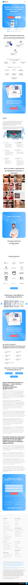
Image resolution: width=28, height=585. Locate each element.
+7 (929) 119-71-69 (9, 504)
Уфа (10, 563)
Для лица (16, 524)
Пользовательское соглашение (7, 529)
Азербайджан (9, 567)
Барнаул (19, 564)
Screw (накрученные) (6, 544)
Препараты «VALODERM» (13, 54)
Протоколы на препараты (7, 525)
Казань (19, 562)
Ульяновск (23, 564)
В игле (16, 544)
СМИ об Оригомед (6, 538)
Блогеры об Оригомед (6, 539)
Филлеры (16, 551)
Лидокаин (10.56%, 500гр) (18, 529)
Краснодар (13, 564)
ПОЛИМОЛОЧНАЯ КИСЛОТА (14, 78)
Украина (17, 568)
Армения (12, 567)
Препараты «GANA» (7, 46)
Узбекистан (14, 568)
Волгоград (20, 563)
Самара (4, 563)
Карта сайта (5, 532)
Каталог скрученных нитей (7, 543)
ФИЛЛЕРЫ (14, 69)
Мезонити (16, 552)
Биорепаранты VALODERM (19, 532)
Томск (8, 565)
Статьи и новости (6, 522)
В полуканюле (17, 523)
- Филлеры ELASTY (17, 535)
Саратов (10, 564)
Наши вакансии (5, 535)
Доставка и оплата (6, 523)
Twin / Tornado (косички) (7, 545)
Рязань (7, 565)
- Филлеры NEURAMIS (18, 536)
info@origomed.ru (19, 504)
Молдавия (4, 568)
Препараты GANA (17, 531)
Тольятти (16, 564)
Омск (23, 562)
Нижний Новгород (15, 562)
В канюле (16, 522)
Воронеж (17, 563)
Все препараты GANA (6, 553)
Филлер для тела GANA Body (7, 556)
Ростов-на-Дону (7, 563)
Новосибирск (7, 562)
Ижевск (21, 564)
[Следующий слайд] (26, 304)
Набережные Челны (16, 565)
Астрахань (11, 565)
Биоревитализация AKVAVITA (19, 530)
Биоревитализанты (18, 553)
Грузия (17, 567)
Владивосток (4, 564)
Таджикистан (7, 568)
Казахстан (20, 567)
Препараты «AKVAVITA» (18, 46)
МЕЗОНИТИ (7, 70)
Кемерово (4, 565)
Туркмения (11, 568)
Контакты (4, 524)
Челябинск (21, 562)
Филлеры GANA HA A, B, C (7, 557)
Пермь (15, 563)
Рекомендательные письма (7, 537)
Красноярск (12, 563)
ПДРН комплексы (21, 70)
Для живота (16, 525)
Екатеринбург (11, 562)
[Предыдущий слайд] (1, 304)
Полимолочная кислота (18, 556)
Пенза (13, 565)
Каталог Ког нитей (17, 543)
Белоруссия (15, 567)
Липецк (20, 565)
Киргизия (23, 567)
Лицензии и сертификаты (7, 536)
